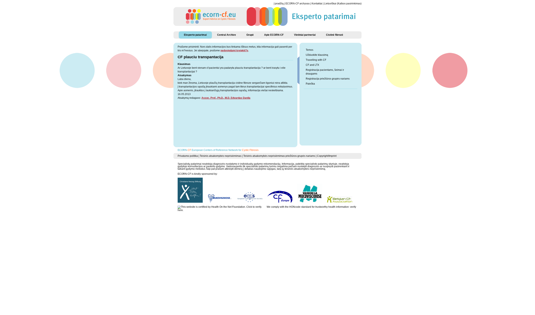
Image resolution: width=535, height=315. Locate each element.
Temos (309, 49)
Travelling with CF (316, 59)
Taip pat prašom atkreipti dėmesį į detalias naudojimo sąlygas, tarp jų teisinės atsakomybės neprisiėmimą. (266, 168)
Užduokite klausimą (317, 54)
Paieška (310, 83)
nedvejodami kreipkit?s (234, 50)
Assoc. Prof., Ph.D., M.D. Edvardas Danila (225, 97)
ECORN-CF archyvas (297, 3)
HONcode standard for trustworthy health (312, 206)
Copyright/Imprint (326, 155)
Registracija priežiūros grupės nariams (328, 78)
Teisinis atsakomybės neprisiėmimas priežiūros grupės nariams (279, 155)
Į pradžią (279, 3)
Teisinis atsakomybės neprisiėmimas (220, 155)
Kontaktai (317, 3)
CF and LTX (312, 64)
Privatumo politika (188, 155)
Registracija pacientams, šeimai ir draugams (325, 71)
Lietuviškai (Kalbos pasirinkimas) (343, 3)
